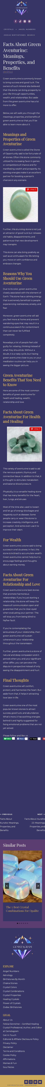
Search (31, 35)
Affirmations (9, 1059)
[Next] (38, 886)
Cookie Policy (9, 1055)
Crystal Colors (10, 987)
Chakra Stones (10, 983)
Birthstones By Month (14, 979)
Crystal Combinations (13, 991)
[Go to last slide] (7, 886)
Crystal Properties (12, 995)
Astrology (8, 975)
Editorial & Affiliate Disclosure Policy (21, 1039)
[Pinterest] (29, 21)
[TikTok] (20, 21)
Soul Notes (8, 1067)
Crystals (9, 29)
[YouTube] (40, 1082)
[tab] (17, 923)
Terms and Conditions (14, 1051)
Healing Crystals (11, 999)
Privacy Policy (10, 1043)
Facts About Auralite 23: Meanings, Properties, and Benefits (34, 822)
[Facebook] (16, 21)
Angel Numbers (27, 29)
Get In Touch (9, 1035)
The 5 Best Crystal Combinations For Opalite (22, 909)
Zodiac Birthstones (15, 35)
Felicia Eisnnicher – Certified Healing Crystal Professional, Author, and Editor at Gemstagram (22, 1027)
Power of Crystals (11, 1003)
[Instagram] (25, 21)
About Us (7, 1020)
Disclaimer (8, 1047)
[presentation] (22, 876)
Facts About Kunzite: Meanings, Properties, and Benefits (9, 822)
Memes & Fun (10, 1063)
